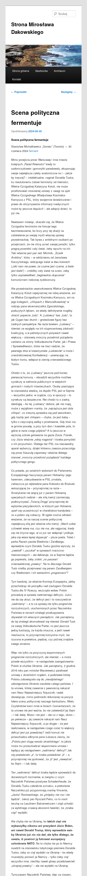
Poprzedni (18, 92)
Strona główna (20, 71)
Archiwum (59, 71)
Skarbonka (41, 71)
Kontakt (16, 79)
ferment (33, 151)
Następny (68, 92)
